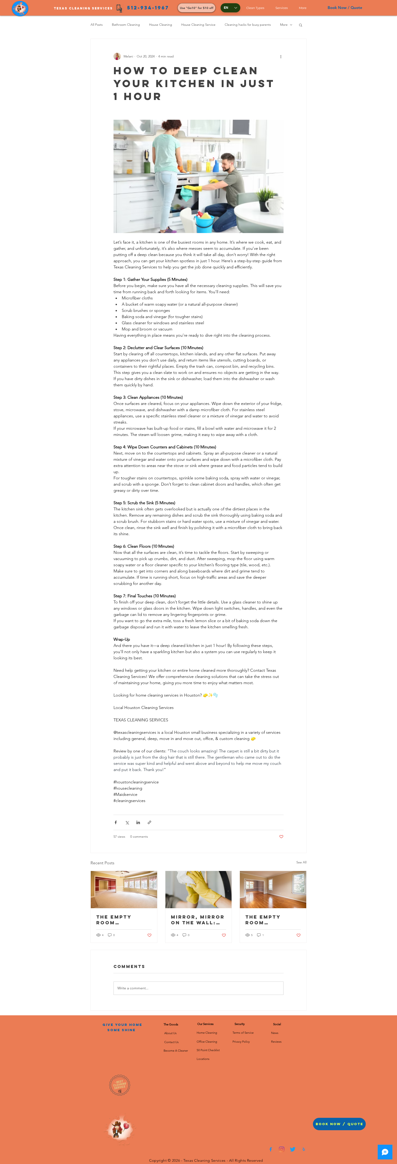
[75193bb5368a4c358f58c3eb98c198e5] (303, 1149)
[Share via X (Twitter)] (127, 822)
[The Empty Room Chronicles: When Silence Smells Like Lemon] (273, 889)
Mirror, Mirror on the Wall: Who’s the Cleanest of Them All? (198, 919)
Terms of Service (243, 1032)
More (284, 25)
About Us (171, 1033)
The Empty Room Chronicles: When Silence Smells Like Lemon (268, 919)
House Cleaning (160, 25)
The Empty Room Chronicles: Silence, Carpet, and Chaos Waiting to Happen (121, 919)
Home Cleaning (207, 1032)
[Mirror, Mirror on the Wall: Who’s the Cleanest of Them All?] (198, 889)
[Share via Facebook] (115, 822)
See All (301, 862)
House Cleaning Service (198, 25)
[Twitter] (292, 1149)
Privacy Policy (241, 1041)
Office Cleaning (207, 1041)
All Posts (97, 25)
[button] (257, 8)
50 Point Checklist (208, 1050)
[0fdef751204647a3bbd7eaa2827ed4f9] (270, 1149)
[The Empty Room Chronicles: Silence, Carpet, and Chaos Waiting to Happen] (124, 889)
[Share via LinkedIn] (138, 822)
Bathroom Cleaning (126, 25)
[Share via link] (149, 822)
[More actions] (281, 56)
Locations (203, 1059)
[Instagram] (281, 1149)
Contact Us (171, 1042)
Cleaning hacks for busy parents (248, 25)
